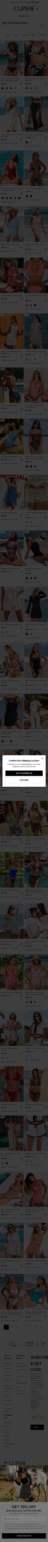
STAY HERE (24, 780)
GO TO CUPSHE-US (24, 773)
